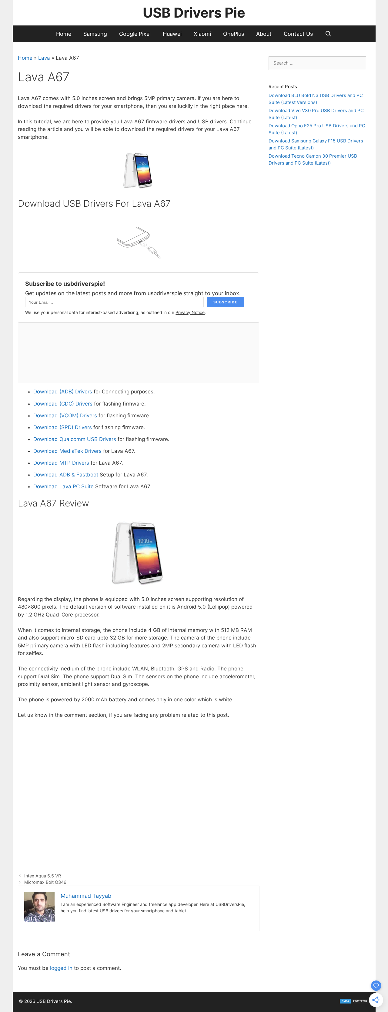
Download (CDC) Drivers (62, 404)
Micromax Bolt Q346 (45, 882)
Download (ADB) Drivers (62, 392)
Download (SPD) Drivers (62, 427)
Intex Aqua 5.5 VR (42, 875)
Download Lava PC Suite (63, 486)
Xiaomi (202, 34)
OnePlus (233, 34)
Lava (44, 58)
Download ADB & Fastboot (65, 475)
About (264, 34)
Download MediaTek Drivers (67, 451)
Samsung (95, 34)
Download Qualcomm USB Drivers (74, 439)
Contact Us (298, 34)
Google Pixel (135, 34)
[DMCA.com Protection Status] (354, 1002)
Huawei (172, 34)
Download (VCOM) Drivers (66, 415)
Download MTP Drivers (61, 463)
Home (63, 34)
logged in (61, 968)
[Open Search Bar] (328, 33)
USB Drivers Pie (194, 12)
